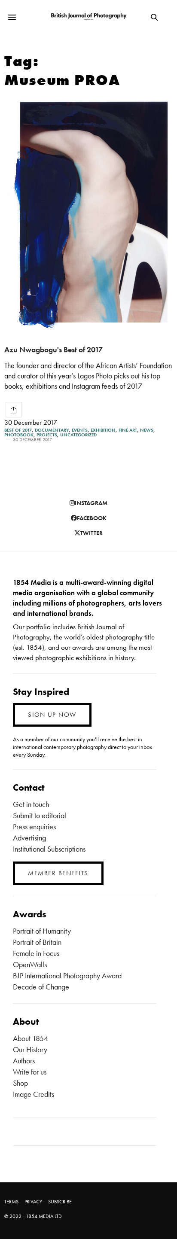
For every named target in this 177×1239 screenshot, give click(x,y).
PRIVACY (33, 1201)
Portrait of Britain (37, 942)
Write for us (29, 1072)
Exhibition (103, 430)
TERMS (11, 1201)
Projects (47, 434)
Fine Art (128, 430)
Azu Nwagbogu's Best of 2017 (53, 349)
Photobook (19, 434)
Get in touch (31, 804)
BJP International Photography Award (67, 975)
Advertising (29, 838)
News (146, 430)
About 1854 (30, 1038)
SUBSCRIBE (60, 1201)
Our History (30, 1049)
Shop (20, 1083)
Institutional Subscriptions (49, 849)
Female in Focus (36, 953)
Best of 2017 (18, 430)
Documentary (52, 430)
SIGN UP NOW (52, 714)
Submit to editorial (39, 815)
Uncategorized (78, 434)
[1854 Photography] (89, 17)
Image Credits (33, 1094)
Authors (24, 1060)
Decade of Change (41, 987)
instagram (91, 503)
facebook (92, 518)
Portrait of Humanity (42, 931)
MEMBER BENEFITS (58, 873)
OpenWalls (30, 964)
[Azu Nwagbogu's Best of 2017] (88, 215)
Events (80, 430)
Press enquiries (34, 826)
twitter (91, 533)
